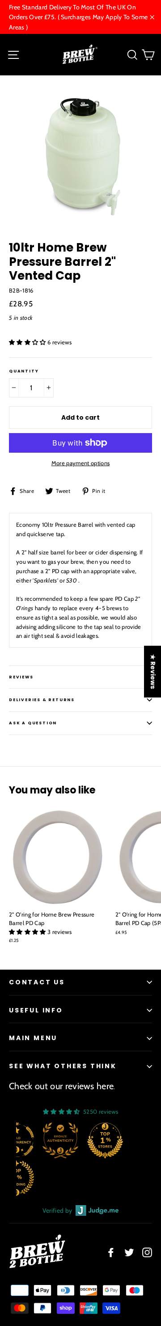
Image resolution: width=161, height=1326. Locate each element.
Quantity (23, 371)
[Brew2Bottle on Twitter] (129, 1252)
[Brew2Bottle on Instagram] (147, 1252)
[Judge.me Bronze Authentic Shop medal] (60, 1140)
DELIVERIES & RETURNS (42, 699)
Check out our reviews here (61, 1086)
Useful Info (36, 1010)
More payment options (80, 463)
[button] (28, 342)
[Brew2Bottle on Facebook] (111, 1252)
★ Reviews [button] (152, 671)
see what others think (63, 1066)
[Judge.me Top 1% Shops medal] (105, 1140)
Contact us (37, 982)
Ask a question (33, 723)
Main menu (33, 1037)
